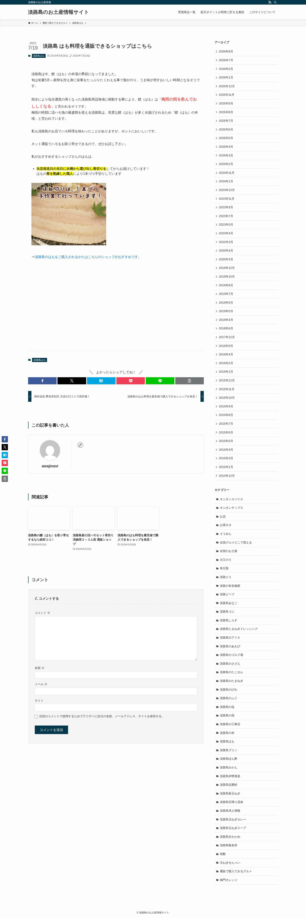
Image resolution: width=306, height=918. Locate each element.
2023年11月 (226, 198)
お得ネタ (225, 525)
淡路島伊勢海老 (230, 776)
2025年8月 (226, 112)
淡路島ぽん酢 (228, 758)
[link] (80, 445)
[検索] (275, 2)
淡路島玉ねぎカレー (233, 819)
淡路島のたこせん (231, 672)
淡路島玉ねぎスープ (233, 828)
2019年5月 (226, 311)
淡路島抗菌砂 (228, 784)
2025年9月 (226, 103)
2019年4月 (226, 319)
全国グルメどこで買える (236, 542)
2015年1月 (226, 467)
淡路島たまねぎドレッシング (239, 628)
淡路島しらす (228, 620)
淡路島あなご (228, 603)
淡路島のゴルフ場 (231, 654)
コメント (42, 612)
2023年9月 (226, 207)
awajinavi (50, 466)
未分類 (224, 568)
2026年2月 (226, 69)
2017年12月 (227, 337)
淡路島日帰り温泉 (231, 802)
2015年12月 (227, 380)
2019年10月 (227, 276)
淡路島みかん (228, 767)
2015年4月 (226, 449)
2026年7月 (226, 60)
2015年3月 (226, 458)
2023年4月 (226, 233)
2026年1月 (226, 77)
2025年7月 (226, 120)
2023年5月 (226, 224)
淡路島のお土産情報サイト (58, 12)
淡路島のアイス (230, 637)
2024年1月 (226, 181)
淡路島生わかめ (230, 836)
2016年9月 (226, 345)
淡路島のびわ (228, 689)
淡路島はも (38, 56)
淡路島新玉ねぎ (230, 793)
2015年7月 (226, 423)
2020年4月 (226, 250)
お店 (223, 516)
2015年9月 (226, 406)
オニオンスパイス (231, 499)
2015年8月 (226, 415)
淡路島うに (227, 611)
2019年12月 (227, 267)
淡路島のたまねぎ (231, 680)
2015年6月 (226, 432)
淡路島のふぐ (228, 698)
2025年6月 (226, 129)
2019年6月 (226, 302)
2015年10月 (227, 397)
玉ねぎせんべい (230, 862)
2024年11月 (226, 172)
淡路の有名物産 (230, 585)
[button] (42, 380)
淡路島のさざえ (230, 663)
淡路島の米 (227, 732)
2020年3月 (226, 259)
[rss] (269, 2)
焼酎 (223, 854)
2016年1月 (226, 371)
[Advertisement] (115, 308)
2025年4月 (226, 146)
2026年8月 (226, 51)
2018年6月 (226, 328)
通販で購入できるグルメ (236, 871)
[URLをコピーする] (189, 380)
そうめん (225, 533)
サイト (39, 700)
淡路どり (225, 577)
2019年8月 (226, 285)
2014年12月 (227, 475)
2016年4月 (226, 354)
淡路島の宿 (227, 715)
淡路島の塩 (227, 706)
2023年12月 (227, 190)
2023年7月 (226, 216)
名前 (39, 668)
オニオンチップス (231, 507)
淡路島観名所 (228, 845)
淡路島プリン (228, 750)
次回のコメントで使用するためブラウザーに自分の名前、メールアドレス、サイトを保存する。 (101, 716)
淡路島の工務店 (230, 724)
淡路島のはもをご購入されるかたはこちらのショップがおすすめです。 (88, 257)
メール (41, 684)
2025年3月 (226, 155)
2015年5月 (226, 441)
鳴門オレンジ (228, 880)
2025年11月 (226, 94)
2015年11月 (226, 389)
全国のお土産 (228, 551)
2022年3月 (226, 242)
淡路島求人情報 (230, 810)
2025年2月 (226, 164)
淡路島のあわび (230, 646)
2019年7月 (226, 293)
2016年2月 (226, 363)
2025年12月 (227, 86)
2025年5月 (226, 138)
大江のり (225, 559)
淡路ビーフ (227, 594)
